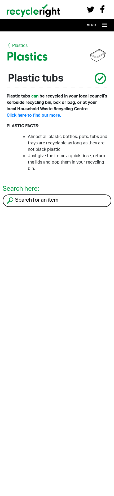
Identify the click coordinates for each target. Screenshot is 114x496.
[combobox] (57, 200)
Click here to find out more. (34, 115)
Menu (91, 25)
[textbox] (62, 200)
